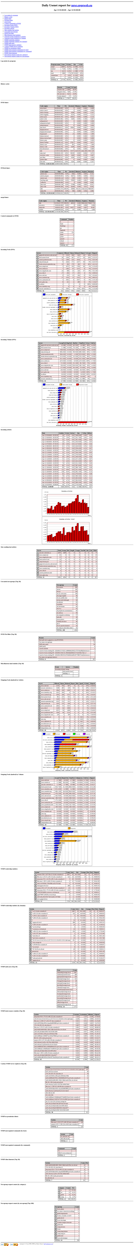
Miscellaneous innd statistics (12, 35)
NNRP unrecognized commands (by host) (16, 50)
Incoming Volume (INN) (11, 27)
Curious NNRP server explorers (13, 46)
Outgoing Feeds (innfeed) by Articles (15, 36)
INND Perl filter (9, 33)
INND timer (7, 18)
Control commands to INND (12, 23)
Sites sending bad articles (11, 30)
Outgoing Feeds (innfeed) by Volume (15, 38)
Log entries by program (11, 15)
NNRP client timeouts (10, 53)
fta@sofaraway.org (48, 1244)
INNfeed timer (8, 20)
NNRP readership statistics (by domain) (15, 41)
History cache (8, 17)
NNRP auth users (9, 43)
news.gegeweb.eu (81, 5)
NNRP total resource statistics (12, 45)
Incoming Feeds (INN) (11, 25)
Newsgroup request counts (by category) (16, 54)
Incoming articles (9, 28)
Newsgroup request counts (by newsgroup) (16, 56)
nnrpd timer (7, 22)
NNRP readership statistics (12, 40)
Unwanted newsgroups (11, 31)
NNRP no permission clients (12, 48)
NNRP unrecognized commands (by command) (18, 51)
